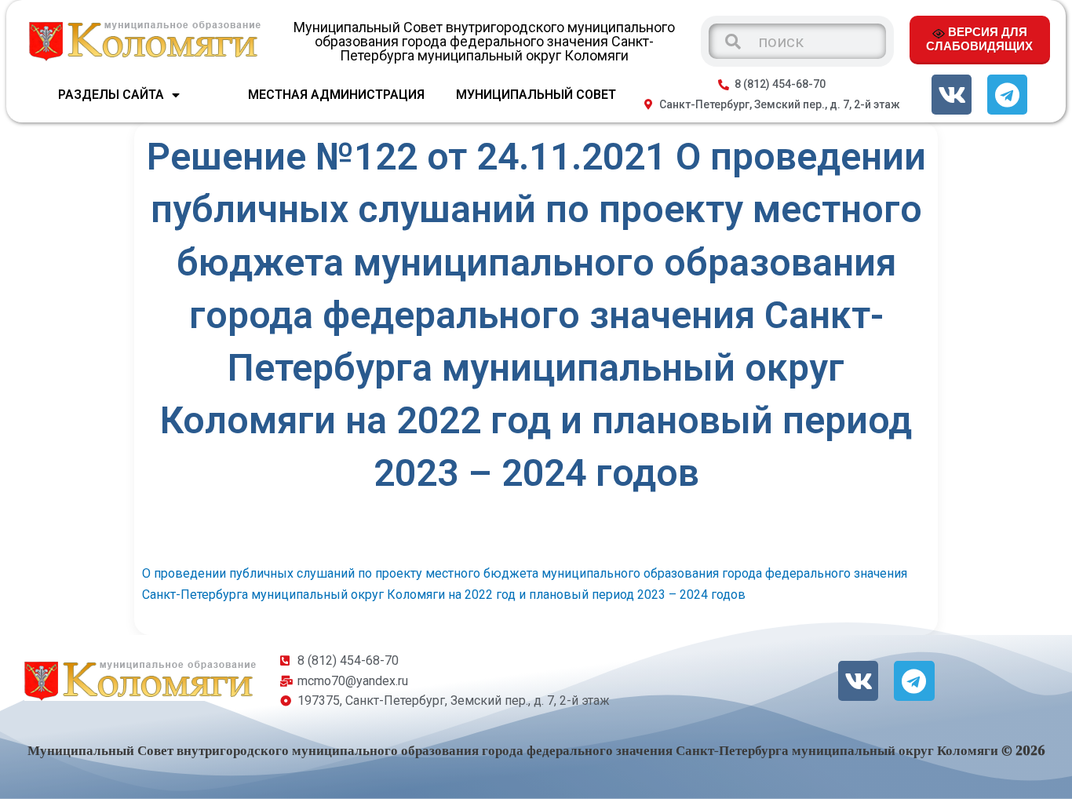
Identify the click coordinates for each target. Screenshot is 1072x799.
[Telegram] (1007, 95)
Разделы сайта (111, 94)
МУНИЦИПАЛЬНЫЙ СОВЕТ (536, 94)
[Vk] (952, 95)
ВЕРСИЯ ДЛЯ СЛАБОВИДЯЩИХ (979, 38)
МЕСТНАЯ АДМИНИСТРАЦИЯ (336, 94)
